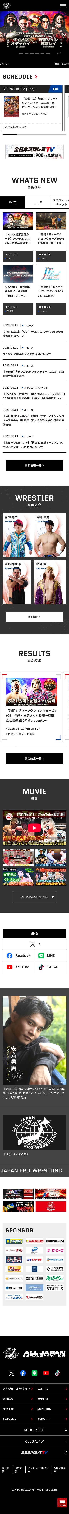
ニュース (42, 1389)
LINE (51, 955)
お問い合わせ (59, 1469)
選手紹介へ (35, 617)
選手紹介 (42, 1399)
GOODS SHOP (34, 1429)
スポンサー (44, 1419)
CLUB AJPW (34, 1441)
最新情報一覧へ (34, 465)
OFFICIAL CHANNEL (34, 896)
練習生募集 (44, 1409)
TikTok (52, 967)
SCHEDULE (18, 77)
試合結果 (8, 1399)
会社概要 (5, 1469)
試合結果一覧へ (34, 758)
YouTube (22, 967)
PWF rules (9, 1419)
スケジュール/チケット (16, 1389)
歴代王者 (8, 1409)
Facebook (22, 955)
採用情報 (18, 1469)
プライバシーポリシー (38, 1469)
